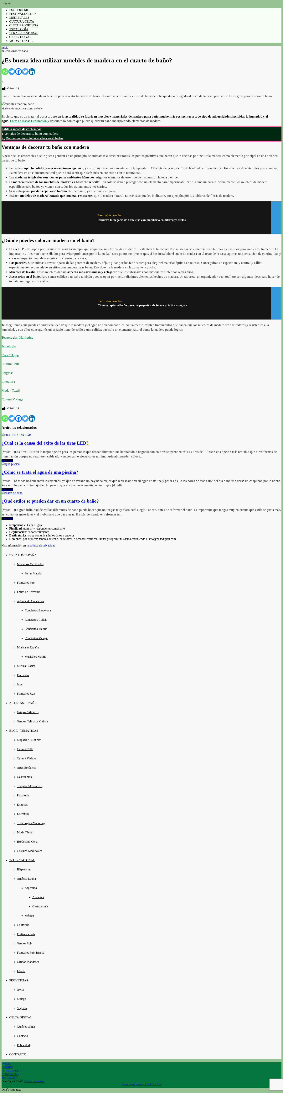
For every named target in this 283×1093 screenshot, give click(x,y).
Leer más (7, 460)
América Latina (26, 878)
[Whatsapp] (5, 71)
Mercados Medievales (30, 564)
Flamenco (23, 675)
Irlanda (21, 971)
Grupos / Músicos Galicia (32, 721)
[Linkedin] (31, 71)
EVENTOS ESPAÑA (23, 555)
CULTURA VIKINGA (23, 25)
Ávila (20, 989)
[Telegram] (11, 71)
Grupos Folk (24, 943)
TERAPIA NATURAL (23, 33)
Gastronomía (25, 777)
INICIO (6, 1063)
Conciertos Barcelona (38, 610)
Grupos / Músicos (28, 712)
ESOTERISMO (19, 10)
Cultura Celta (11, 364)
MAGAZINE (10, 1077)
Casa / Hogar (10, 355)
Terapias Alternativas (29, 786)
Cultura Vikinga (12, 399)
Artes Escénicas (26, 767)
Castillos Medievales (29, 851)
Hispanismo (24, 869)
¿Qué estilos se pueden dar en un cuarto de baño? (50, 501)
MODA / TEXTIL (21, 41)
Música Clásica (26, 666)
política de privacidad (42, 545)
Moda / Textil (11, 390)
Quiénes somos (26, 1026)
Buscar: (6, 3)
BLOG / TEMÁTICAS (23, 730)
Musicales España (28, 647)
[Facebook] (18, 71)
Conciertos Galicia (36, 619)
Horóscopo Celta (27, 841)
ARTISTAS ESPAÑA (23, 703)
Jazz (19, 684)
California (23, 925)
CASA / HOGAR (20, 37)
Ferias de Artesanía (28, 592)
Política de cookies (34, 1081)
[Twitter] (25, 71)
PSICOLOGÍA (18, 29)
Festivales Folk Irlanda (30, 952)
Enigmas (7, 373)
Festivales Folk (26, 582)
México (29, 915)
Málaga (21, 999)
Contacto (22, 1036)
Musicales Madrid (35, 656)
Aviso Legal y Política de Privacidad (142, 1084)
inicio (5, 47)
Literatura (8, 381)
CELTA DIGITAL (20, 1017)
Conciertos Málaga (36, 638)
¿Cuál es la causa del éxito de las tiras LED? (45, 443)
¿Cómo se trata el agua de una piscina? (40, 472)
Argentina (31, 888)
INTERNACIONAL (22, 860)
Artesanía (38, 897)
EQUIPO (7, 1067)
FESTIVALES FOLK (23, 14)
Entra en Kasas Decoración (28, 121)
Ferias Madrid (33, 573)
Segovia (22, 1008)
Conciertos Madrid (36, 629)
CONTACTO (17, 1054)
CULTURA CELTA (21, 21)
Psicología (9, 346)
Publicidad (23, 1045)
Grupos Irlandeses (28, 962)
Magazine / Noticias (29, 740)
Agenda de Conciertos (30, 601)
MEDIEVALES (19, 17)
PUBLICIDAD (11, 1070)
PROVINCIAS (18, 980)
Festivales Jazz (26, 693)
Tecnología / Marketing (17, 337)
